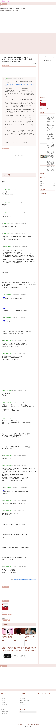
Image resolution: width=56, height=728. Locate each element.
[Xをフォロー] (5, 620)
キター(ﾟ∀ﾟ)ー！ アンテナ (5, 707)
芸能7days (2, 718)
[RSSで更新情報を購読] (9, 620)
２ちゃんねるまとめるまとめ (24, 700)
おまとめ (2, 696)
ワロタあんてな (22, 696)
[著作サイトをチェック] (3, 620)
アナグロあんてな (4, 704)
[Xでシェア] (3, 614)
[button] (11, 614)
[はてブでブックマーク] (7, 614)
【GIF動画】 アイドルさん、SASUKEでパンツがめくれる (10, 5)
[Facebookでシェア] (5, 614)
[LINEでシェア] (9, 614)
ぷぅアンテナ (3, 698)
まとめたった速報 (4, 713)
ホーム (18, 724)
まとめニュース (3, 700)
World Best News (4, 715)
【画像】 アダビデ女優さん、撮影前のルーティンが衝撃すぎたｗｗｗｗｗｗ (13, 8)
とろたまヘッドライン (5, 702)
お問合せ (37, 724)
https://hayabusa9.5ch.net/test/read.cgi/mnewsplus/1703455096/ (25, 579)
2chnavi (2, 695)
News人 (21, 695)
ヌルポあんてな (22, 702)
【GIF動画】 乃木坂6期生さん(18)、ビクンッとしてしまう (10, 10)
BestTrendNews (22, 704)
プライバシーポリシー (31, 724)
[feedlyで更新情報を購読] (7, 620)
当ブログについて (23, 724)
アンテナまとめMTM (4, 711)
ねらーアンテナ (22, 698)
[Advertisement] (28, 44)
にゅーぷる (3, 709)
